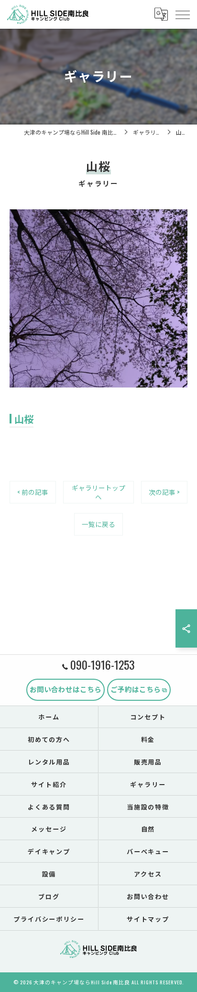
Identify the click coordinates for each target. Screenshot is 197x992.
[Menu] (182, 13)
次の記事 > (164, 492)
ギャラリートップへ (98, 492)
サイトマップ (148, 919)
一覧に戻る (98, 524)
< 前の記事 (32, 492)
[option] (98, 298)
